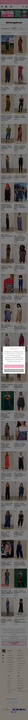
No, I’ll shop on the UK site (14, 370)
